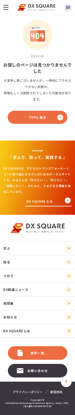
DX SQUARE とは (40, 201)
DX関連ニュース (15, 289)
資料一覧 (37, 353)
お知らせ (10, 317)
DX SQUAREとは (16, 331)
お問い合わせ (37, 370)
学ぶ (6, 248)
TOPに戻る (37, 117)
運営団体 (56, 392)
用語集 (8, 303)
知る (6, 262)
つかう (8, 276)
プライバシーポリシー (28, 392)
